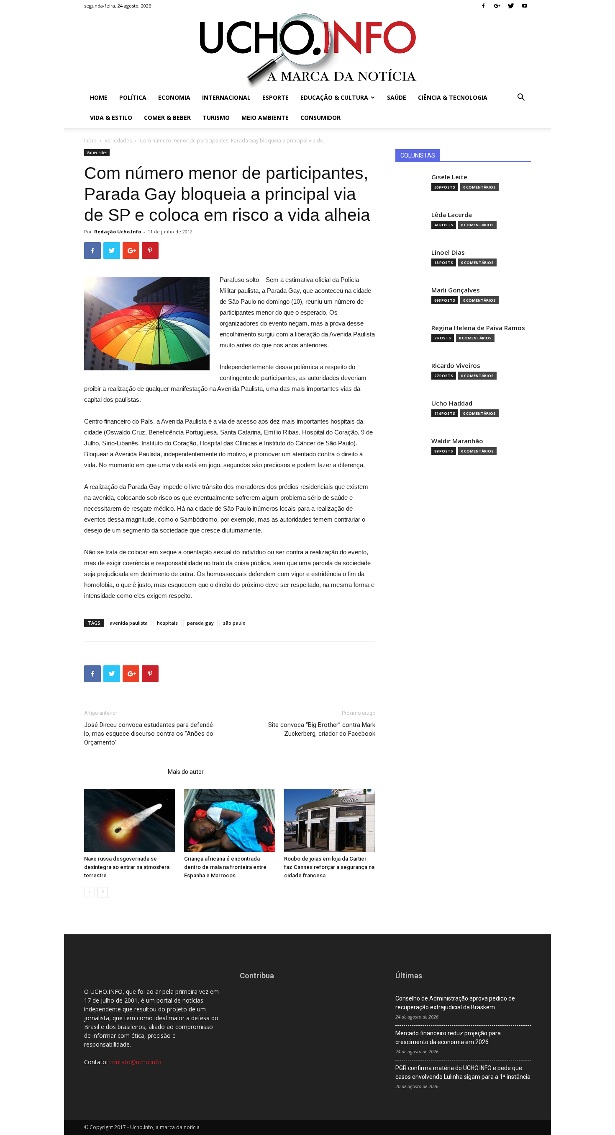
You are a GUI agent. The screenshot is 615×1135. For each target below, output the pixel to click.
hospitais (167, 623)
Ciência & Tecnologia (452, 97)
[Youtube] (524, 6)
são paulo (234, 623)
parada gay (200, 623)
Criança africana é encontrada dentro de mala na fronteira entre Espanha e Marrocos (225, 867)
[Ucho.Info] (307, 50)
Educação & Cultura (334, 97)
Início (90, 140)
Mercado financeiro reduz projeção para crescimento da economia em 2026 (448, 1037)
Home (99, 97)
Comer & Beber (167, 118)
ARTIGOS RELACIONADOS (123, 771)
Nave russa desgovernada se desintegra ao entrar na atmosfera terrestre (126, 867)
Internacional (226, 97)
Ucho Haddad (451, 403)
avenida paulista (129, 623)
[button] (521, 98)
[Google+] (497, 6)
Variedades (118, 140)
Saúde (396, 97)
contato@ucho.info (135, 1062)
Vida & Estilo (111, 118)
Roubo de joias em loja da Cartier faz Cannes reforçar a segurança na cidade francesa (329, 867)
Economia (174, 97)
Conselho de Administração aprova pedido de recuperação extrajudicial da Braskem (455, 1003)
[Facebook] (483, 6)
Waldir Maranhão (457, 441)
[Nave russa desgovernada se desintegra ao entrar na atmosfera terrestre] (129, 820)
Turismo (216, 118)
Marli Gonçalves (455, 290)
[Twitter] (511, 6)
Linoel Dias (448, 252)
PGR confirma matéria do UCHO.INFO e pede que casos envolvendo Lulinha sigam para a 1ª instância (462, 1072)
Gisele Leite (449, 177)
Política (132, 97)
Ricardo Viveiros (455, 366)
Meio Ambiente (265, 118)
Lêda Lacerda (451, 215)
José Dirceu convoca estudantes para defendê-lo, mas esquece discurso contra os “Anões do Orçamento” (149, 733)
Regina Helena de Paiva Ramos (478, 328)
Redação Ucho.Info (117, 231)
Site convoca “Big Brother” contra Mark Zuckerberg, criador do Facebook (321, 729)
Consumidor (320, 118)
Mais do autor (186, 771)
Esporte (275, 97)
